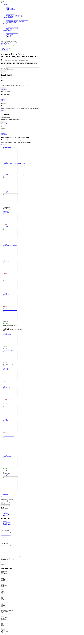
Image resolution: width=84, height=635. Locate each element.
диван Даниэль (6, 227)
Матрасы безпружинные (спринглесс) (16, 25)
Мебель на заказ (6, 18)
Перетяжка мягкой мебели (12, 22)
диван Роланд (6, 294)
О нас (4, 512)
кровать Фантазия (7, 334)
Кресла (7, 10)
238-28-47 (5, 44)
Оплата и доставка (7, 514)
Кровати (8, 12)
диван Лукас (6, 369)
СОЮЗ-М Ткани (9, 34)
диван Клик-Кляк (7, 420)
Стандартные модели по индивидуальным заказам (17, 20)
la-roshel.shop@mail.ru (5, 48)
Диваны (7, 7)
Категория (3, 499)
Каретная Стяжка (7, 30)
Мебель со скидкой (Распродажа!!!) (14, 15)
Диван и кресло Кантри (8, 436)
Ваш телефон (4, 69)
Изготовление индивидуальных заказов (15, 21)
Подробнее (3, 87)
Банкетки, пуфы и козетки (12, 11)
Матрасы (5, 23)
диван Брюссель (6, 387)
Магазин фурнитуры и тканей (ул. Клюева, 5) (13, 175)
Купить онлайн (6, 209)
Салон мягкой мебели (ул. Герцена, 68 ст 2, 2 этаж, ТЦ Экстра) (17, 163)
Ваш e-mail (3, 503)
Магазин (5, 31)
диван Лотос (6, 475)
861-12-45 (5, 49)
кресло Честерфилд (7, 456)
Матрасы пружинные (13, 27)
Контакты (5, 515)
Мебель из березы (10, 14)
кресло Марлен (6, 192)
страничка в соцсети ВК (6, 535)
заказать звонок (4, 50)
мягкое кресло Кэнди (8, 350)
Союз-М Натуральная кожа (12, 33)
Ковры (7, 37)
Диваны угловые (9, 8)
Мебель (4, 5)
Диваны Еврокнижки (10, 9)
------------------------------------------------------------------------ (12, 539)
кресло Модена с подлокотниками (10, 245)
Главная (5, 4)
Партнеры (5, 513)
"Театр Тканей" (9, 35)
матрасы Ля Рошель (10, 24)
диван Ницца (6, 405)
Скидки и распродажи (8, 17)
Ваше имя (3, 68)
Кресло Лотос (6, 212)
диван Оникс (6, 261)
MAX (2, 537)
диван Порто (6, 278)
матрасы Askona (9, 29)
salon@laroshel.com (5, 43)
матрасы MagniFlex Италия (12, 28)
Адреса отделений (7, 147)
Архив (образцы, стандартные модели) (14, 16)
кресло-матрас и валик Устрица (10, 310)
